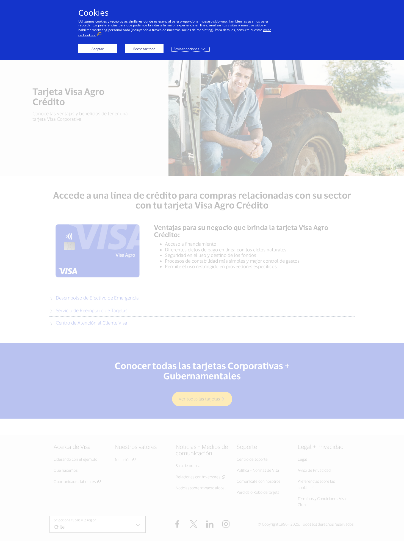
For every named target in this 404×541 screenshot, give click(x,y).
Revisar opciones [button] (186, 48)
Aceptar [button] (98, 48)
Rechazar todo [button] (144, 48)
